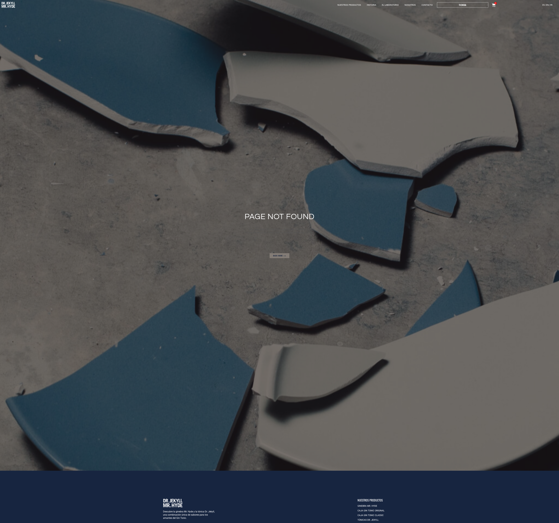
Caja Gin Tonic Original (371, 510)
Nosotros (410, 4)
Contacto (427, 4)
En (547, 4)
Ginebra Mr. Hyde (367, 506)
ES (543, 4)
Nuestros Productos (349, 4)
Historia (371, 4)
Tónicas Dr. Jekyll (368, 520)
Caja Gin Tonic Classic (371, 515)
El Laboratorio (390, 4)
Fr (551, 4)
